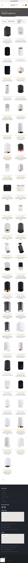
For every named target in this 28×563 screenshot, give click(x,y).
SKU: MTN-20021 (7, 60)
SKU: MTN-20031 (20, 413)
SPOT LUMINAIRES (13, 38)
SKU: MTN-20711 (20, 356)
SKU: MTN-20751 (20, 336)
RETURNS (3, 494)
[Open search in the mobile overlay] (23, 5)
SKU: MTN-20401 (21, 452)
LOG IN (11, 1)
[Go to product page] (7, 31)
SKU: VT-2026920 (7, 297)
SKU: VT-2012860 (20, 277)
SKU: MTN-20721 (20, 79)
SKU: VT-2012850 (7, 118)
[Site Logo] (14, 5)
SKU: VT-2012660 (21, 158)
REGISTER (16, 1)
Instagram (5, 507)
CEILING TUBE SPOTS (4, 38)
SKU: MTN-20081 (20, 375)
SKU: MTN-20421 (21, 138)
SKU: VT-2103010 (7, 218)
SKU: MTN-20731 (20, 177)
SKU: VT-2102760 (20, 257)
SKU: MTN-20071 (7, 394)
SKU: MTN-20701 (20, 117)
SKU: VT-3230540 (21, 317)
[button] (2, 5)
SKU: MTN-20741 (7, 356)
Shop (3, 499)
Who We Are (4, 492)
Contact (3, 490)
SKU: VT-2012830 (7, 178)
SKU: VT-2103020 (20, 198)
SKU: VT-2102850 (7, 238)
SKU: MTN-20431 (7, 452)
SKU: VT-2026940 (7, 41)
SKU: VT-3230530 (7, 337)
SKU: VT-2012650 (21, 98)
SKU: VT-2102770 (7, 257)
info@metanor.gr (8, 527)
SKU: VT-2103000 (20, 218)
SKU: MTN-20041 (7, 79)
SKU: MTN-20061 (20, 394)
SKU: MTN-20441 (20, 432)
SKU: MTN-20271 (7, 98)
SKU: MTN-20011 (7, 432)
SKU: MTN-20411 (7, 158)
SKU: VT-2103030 (7, 198)
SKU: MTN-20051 (7, 413)
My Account (4, 501)
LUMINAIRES (8, 38)
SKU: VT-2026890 (20, 297)
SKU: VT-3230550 (7, 317)
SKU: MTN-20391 (7, 472)
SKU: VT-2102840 (20, 238)
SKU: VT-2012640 (20, 40)
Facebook (2, 507)
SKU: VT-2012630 (7, 277)
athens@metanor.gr (8, 549)
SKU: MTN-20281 (7, 137)
